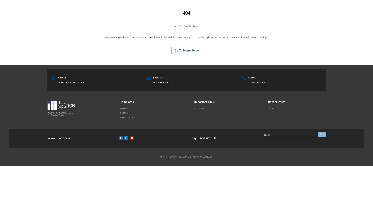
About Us (199, 108)
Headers (125, 108)
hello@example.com (163, 82)
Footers (124, 112)
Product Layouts (129, 117)
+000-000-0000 (256, 82)
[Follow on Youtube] (132, 138)
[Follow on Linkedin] (126, 138)
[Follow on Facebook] (121, 138)
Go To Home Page (186, 50)
